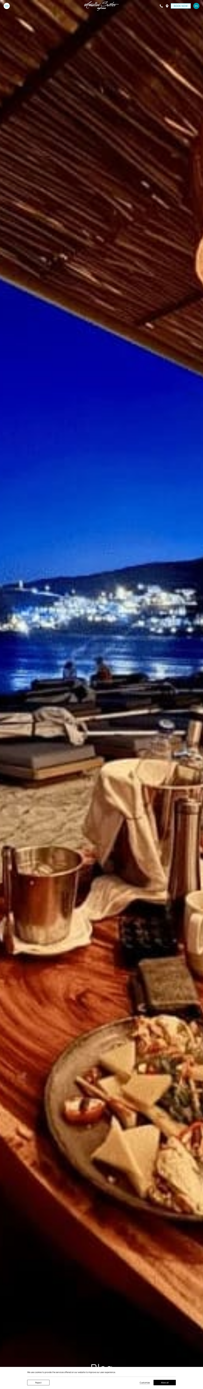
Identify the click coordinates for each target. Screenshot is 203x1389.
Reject (38, 1382)
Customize (145, 1382)
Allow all (165, 1382)
